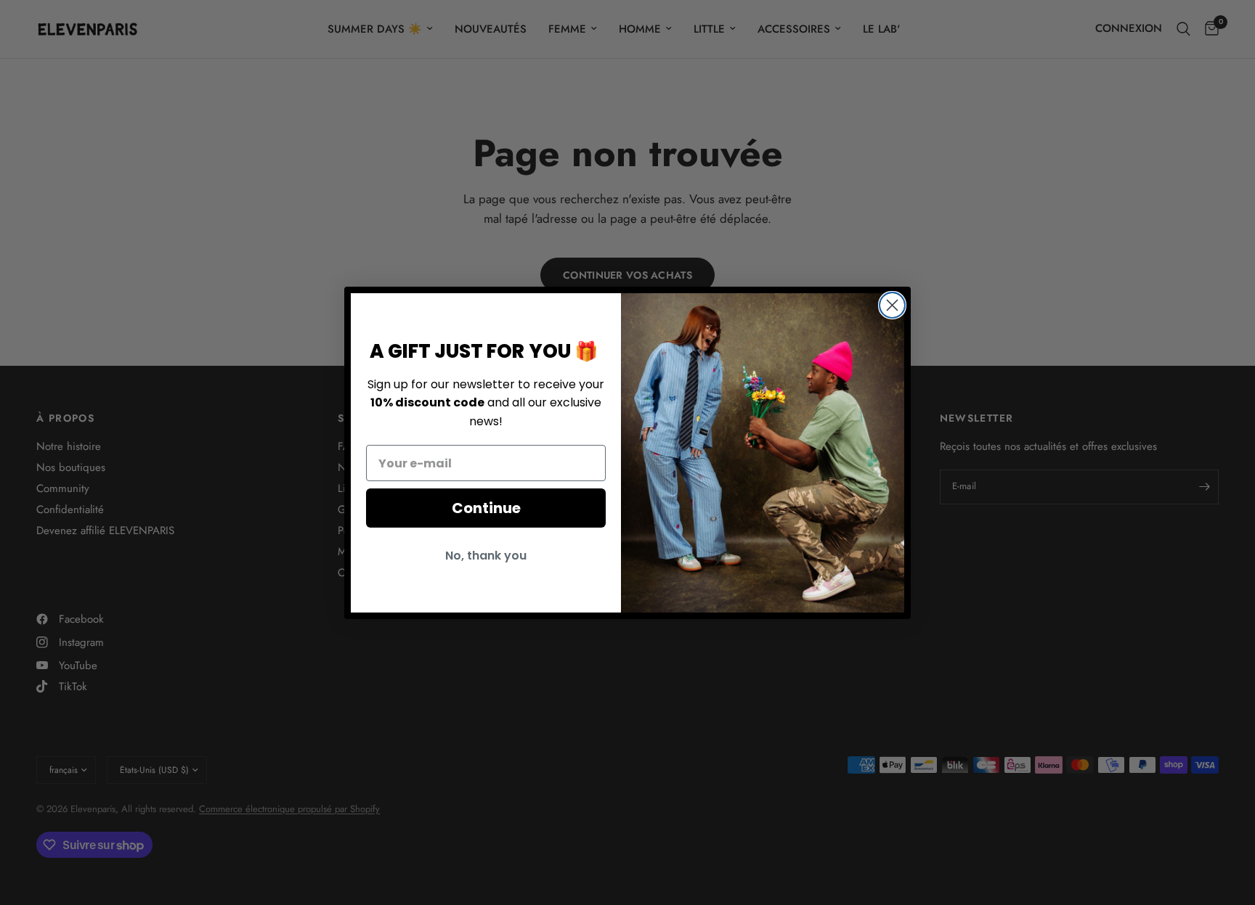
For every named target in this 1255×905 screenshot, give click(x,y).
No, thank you (486, 555)
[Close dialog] (892, 305)
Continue (486, 508)
